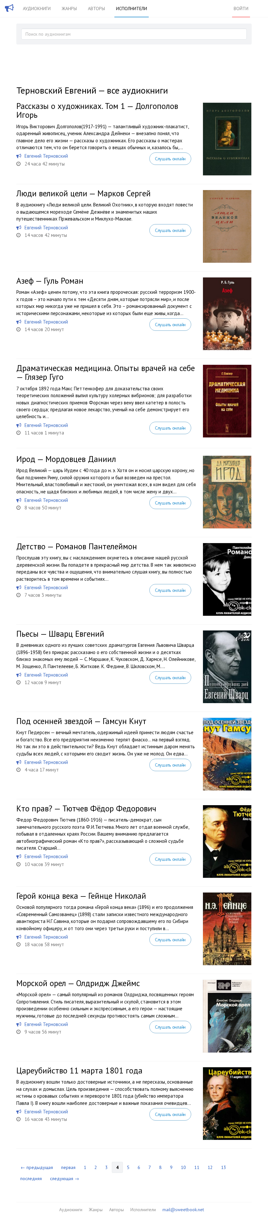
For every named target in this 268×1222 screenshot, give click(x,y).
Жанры (69, 8)
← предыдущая (37, 1167)
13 (223, 1167)
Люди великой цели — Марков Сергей (83, 193)
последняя (31, 1178)
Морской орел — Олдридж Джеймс (78, 983)
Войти (241, 8)
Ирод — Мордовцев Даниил (66, 459)
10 (183, 1167)
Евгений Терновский (46, 156)
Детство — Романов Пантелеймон (76, 546)
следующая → (64, 1178)
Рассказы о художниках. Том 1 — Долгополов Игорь (97, 110)
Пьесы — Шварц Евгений (60, 634)
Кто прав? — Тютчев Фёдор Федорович (86, 808)
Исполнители (131, 8)
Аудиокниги (37, 8)
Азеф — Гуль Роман (49, 280)
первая (68, 1167)
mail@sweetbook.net (183, 1210)
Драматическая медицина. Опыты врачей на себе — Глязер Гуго (105, 372)
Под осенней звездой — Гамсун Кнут (81, 721)
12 (210, 1167)
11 (196, 1167)
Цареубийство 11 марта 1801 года (79, 1070)
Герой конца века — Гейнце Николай (81, 896)
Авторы (96, 8)
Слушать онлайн (170, 159)
